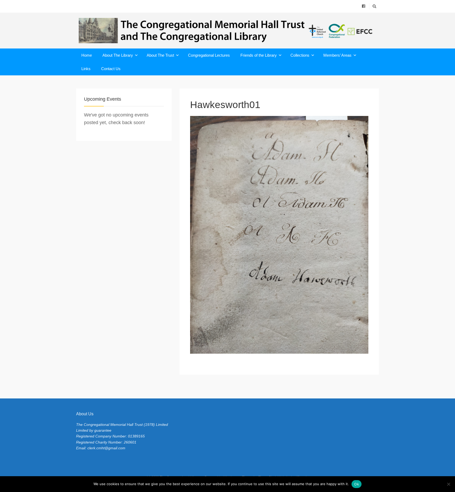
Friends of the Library (258, 55)
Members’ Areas (337, 55)
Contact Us (111, 68)
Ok (356, 484)
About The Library (117, 55)
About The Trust (160, 55)
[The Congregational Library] (227, 30)
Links (86, 68)
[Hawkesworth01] (279, 235)
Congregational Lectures (209, 55)
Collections (299, 55)
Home (86, 55)
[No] (448, 484)
